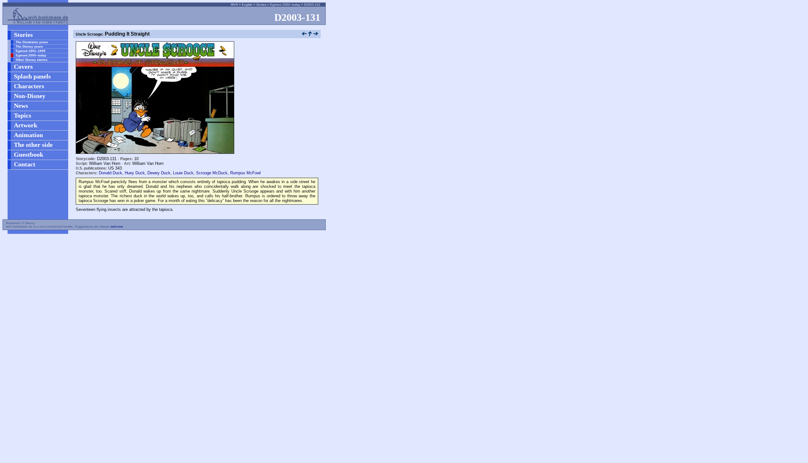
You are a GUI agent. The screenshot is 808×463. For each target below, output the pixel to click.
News (21, 105)
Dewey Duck (158, 173)
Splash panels (32, 76)
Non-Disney (29, 95)
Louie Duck (183, 173)
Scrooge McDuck (212, 173)
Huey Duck (135, 173)
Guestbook (28, 154)
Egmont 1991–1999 (30, 51)
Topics (22, 115)
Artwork (25, 125)
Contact (24, 164)
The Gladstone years (32, 42)
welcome (116, 226)
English (247, 4)
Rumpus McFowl (245, 173)
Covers (23, 66)
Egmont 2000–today (285, 4)
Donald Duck (110, 173)
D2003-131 (312, 4)
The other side (33, 144)
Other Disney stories (32, 59)
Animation (28, 134)
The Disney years (29, 46)
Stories (261, 4)
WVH (234, 4)
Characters (29, 86)
